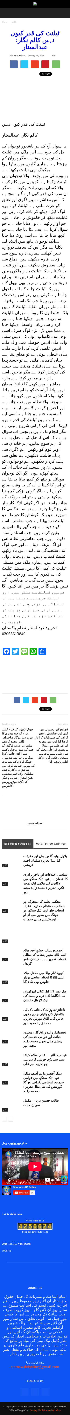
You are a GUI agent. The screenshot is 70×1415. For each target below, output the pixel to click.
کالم (14, 22)
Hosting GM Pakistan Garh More (45, 1410)
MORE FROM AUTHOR (51, 844)
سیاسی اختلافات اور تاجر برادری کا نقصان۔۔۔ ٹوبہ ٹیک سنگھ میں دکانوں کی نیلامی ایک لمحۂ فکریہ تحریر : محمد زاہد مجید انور (45, 883)
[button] (5, 13)
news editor (19, 55)
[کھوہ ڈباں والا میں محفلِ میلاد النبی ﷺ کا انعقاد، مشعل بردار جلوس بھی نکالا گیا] (11, 977)
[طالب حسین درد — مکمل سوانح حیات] (11, 1105)
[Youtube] (45, 1392)
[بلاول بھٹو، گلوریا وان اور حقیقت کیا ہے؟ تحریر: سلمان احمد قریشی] (11, 860)
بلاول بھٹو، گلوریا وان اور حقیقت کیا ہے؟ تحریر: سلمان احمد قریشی (45, 860)
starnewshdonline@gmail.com (35, 1367)
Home (5, 22)
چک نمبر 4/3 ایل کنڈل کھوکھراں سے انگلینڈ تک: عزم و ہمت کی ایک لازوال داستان (44, 996)
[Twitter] (35, 1392)
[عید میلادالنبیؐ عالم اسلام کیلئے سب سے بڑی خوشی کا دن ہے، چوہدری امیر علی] (11, 1059)
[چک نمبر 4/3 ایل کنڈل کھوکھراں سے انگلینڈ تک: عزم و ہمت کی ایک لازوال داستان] (11, 995)
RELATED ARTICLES (17, 844)
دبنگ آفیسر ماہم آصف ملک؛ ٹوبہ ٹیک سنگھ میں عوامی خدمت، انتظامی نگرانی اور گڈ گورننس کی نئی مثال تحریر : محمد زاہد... (43, 1082)
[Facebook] (24, 1392)
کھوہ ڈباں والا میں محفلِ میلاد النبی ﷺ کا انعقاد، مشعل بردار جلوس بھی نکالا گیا (43, 977)
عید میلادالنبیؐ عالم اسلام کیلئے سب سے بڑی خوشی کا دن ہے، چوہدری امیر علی (45, 1059)
